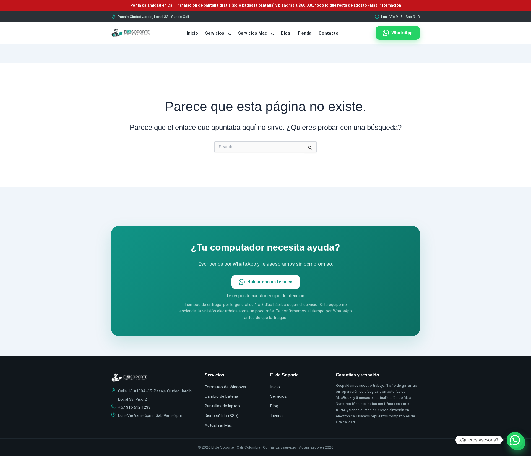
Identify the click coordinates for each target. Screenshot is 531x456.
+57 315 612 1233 (134, 407)
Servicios (215, 33)
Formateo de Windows (225, 386)
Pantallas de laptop (222, 406)
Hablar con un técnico (270, 281)
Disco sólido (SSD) (221, 415)
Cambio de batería (221, 396)
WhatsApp (402, 32)
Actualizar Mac (218, 425)
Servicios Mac (253, 33)
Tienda (304, 33)
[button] (515, 440)
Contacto (329, 33)
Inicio (192, 33)
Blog (285, 33)
